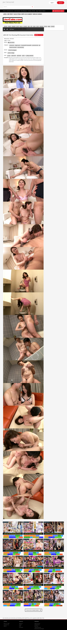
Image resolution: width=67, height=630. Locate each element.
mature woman (13, 47)
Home (4, 10)
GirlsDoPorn (37, 624)
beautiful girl (36, 586)
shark (14, 554)
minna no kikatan (27, 605)
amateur (26, 552)
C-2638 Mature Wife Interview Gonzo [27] (54, 550)
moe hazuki (13, 604)
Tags (37, 10)
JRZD (23, 55)
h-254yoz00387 (59, 571)
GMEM (13, 26)
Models (33, 10)
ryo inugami (11, 588)
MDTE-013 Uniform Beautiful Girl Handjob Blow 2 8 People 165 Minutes (13, 602)
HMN (9, 26)
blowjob (50, 569)
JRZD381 (19, 55)
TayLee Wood (37, 627)
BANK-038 (35, 554)
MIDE (21, 569)
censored (11, 45)
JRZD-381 (21, 537)
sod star (33, 571)
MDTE (8, 605)
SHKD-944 (17, 554)
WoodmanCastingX (39, 628)
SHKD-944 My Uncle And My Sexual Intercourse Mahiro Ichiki (12, 551)
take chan (31, 554)
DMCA (5, 626)
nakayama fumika (7, 569)
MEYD (17, 586)
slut (10, 586)
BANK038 (39, 554)
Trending (29, 10)
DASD (52, 26)
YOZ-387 (50, 571)
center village (11, 53)
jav (39, 45)
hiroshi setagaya (12, 50)
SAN (34, 26)
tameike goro (6, 588)
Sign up (60, 2)
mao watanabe (7, 604)
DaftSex (36, 626)
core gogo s (53, 554)
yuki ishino (11, 42)
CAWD (25, 26)
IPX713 (61, 605)
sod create (26, 571)
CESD (45, 26)
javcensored (35, 45)
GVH (37, 26)
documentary (20, 47)
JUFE (17, 26)
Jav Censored (8, 2)
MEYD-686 (16, 588)
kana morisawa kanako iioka (30, 535)
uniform (11, 552)
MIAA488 (37, 605)
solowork (31, 586)
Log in (20, 624)
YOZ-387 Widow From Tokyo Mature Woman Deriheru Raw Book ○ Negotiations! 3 (53, 568)
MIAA (35, 604)
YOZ (54, 569)
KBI (29, 26)
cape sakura (6, 586)
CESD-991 (41, 537)
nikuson (51, 605)
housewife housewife (26, 45)
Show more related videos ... (33, 610)
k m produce (12, 605)
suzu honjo (27, 569)
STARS (40, 569)
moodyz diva (18, 571)
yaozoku (46, 571)
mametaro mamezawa (11, 571)
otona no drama (58, 537)
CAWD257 (57, 588)
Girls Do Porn (37, 623)
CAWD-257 (53, 588)
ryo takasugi (10, 554)
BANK (37, 552)
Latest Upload (17, 10)
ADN (62, 535)
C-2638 (58, 554)
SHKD (19, 552)
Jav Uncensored (9, 10)
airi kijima (47, 604)
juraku (8, 55)
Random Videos (42, 10)
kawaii (49, 588)
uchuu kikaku (17, 605)
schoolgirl (18, 604)
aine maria (27, 586)
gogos (58, 552)
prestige (25, 588)
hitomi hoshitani (48, 586)
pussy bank (26, 554)
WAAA (41, 26)
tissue (54, 605)
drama (59, 535)
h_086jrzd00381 (29, 55)
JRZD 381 (13, 55)
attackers (46, 537)
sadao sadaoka (51, 537)
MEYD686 (21, 588)
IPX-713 (57, 605)
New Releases (24, 10)
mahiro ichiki (6, 552)
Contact (21, 627)
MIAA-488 (33, 605)
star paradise (57, 569)
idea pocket (47, 605)
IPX (31, 26)
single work (17, 45)
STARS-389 (38, 571)
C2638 (61, 554)
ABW (40, 586)
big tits (34, 552)
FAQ (20, 626)
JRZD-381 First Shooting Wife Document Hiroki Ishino (12, 534)
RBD (49, 26)
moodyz (5, 571)
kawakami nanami (48, 535)
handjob (13, 586)
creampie (30, 552)
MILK (21, 26)
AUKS (5, 26)
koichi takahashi (48, 554)
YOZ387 (53, 571)
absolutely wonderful (35, 588)
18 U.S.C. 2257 (6, 623)
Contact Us (6, 624)
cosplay (37, 535)
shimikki (29, 588)
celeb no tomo (36, 537)
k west (30, 571)
